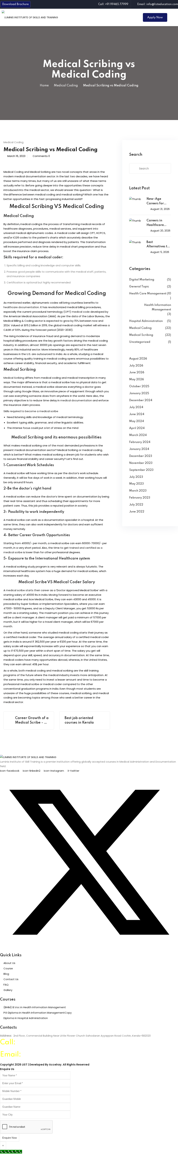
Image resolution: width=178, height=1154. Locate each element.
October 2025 (139, 386)
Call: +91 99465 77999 (113, 4)
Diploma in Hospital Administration (25, 1018)
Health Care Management (147, 293)
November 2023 (140, 463)
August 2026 (138, 358)
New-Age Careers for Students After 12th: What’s (157, 201)
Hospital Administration (146, 321)
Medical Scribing (13, 378)
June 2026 (136, 372)
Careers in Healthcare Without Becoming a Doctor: (155, 223)
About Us (9, 963)
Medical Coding (66, 85)
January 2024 (139, 449)
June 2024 (136, 414)
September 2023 (141, 470)
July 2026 (136, 365)
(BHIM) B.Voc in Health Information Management (34, 1007)
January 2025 (139, 393)
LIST (24, 1064)
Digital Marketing (141, 279)
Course (8, 968)
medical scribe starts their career (27, 590)
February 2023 (139, 497)
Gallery (7, 990)
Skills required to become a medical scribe (30, 411)
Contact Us (10, 979)
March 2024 (138, 435)
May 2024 (136, 421)
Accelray (55, 1064)
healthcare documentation (21, 307)
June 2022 (136, 511)
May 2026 (136, 379)
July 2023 (136, 477)
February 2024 (139, 442)
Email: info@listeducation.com (157, 4)
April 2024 (137, 428)
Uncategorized (139, 342)
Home (44, 85)
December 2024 (140, 400)
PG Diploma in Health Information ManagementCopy (37, 1012)
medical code (81, 312)
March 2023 (138, 490)
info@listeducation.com (62, 1054)
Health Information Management (157, 307)
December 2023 (140, 456)
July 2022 (136, 504)
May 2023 (136, 483)
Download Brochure (15, 4)
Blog (6, 974)
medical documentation (76, 400)
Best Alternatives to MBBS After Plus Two (159, 245)
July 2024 (136, 407)
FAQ (6, 984)
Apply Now (155, 17)
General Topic (139, 286)
